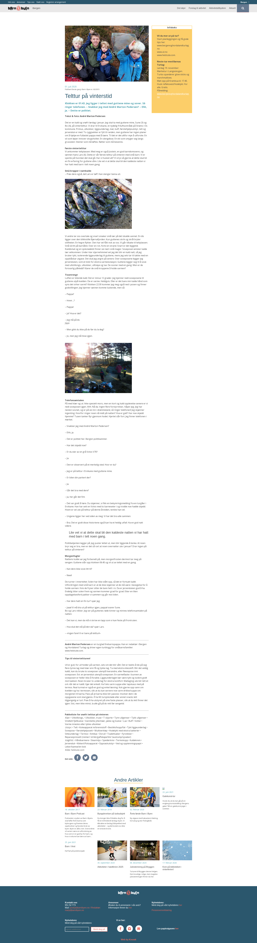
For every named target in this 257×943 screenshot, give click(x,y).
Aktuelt (232, 8)
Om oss (11, 2)
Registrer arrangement (56, 2)
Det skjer (181, 8)
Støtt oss (40, 2)
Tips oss (30, 2)
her (130, 908)
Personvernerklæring (162, 910)
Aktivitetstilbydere (217, 8)
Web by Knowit (128, 939)
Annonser (21, 2)
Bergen (244, 2)
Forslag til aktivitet (197, 8)
